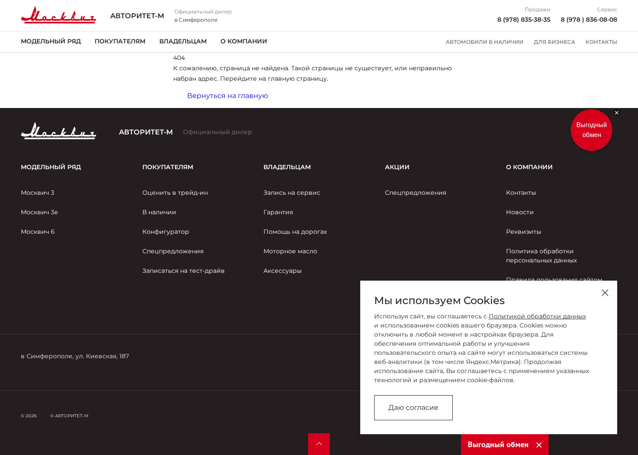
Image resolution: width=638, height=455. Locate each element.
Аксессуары (282, 271)
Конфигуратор (165, 232)
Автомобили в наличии (484, 42)
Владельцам (183, 41)
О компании (243, 41)
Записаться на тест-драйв (183, 271)
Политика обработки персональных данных (541, 255)
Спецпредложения (173, 251)
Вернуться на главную (227, 96)
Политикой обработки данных (537, 316)
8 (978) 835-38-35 (523, 19)
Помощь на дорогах (295, 232)
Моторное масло (290, 251)
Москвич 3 (37, 192)
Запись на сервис (291, 192)
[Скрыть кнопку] (616, 112)
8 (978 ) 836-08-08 (589, 19)
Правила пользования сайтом (554, 280)
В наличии (159, 212)
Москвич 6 (38, 232)
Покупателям (120, 41)
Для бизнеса (554, 42)
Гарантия (278, 212)
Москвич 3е (39, 212)
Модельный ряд (51, 41)
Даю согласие (413, 407)
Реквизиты (523, 232)
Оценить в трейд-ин (175, 192)
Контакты (601, 42)
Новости (520, 212)
